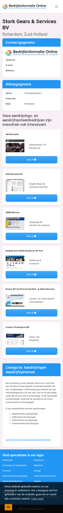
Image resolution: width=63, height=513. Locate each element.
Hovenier (6, 470)
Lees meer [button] (37, 498)
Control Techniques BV (17, 327)
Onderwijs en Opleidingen (14, 465)
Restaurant (7, 460)
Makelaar (38, 465)
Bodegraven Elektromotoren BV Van (24, 250)
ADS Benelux (12, 134)
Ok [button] (8, 507)
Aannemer (39, 460)
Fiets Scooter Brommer (45, 476)
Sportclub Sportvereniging (14, 476)
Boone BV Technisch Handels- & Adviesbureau (30, 289)
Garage (37, 470)
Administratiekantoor (12, 481)
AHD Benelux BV (14, 174)
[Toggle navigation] (56, 6)
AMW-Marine (12, 212)
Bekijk (30, 159)
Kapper (37, 481)
